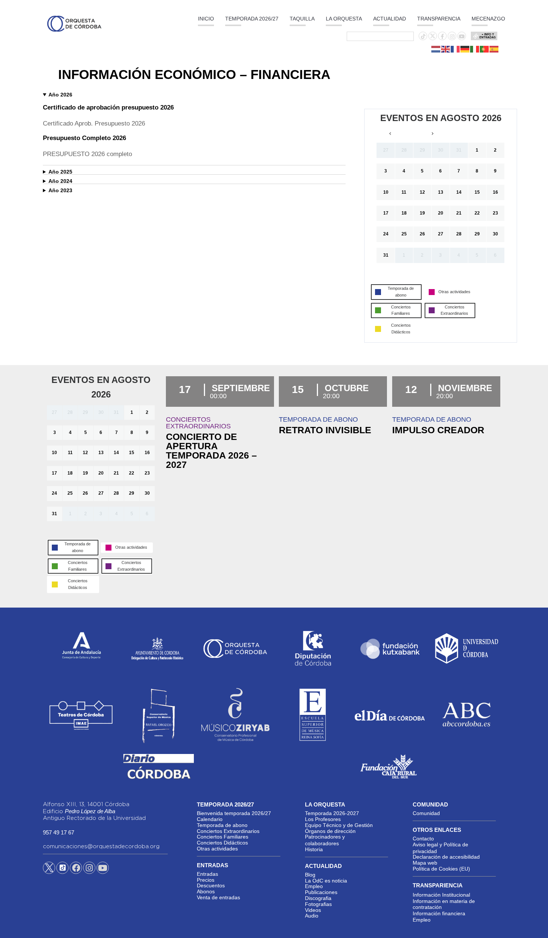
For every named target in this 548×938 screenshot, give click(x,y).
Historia (314, 849)
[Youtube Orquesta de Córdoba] (102, 869)
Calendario (210, 819)
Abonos (206, 891)
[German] (465, 49)
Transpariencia (438, 885)
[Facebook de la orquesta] (442, 36)
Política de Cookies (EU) (441, 869)
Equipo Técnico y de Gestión (339, 825)
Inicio (206, 19)
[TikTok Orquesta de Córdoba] (62, 870)
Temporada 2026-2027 (332, 813)
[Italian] (475, 49)
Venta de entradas (218, 897)
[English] (446, 49)
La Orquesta (344, 19)
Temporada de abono (222, 825)
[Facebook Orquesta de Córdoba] (76, 869)
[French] (455, 49)
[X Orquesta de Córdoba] (49, 870)
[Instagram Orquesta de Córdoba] (89, 869)
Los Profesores (323, 819)
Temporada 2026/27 (251, 19)
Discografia (318, 898)
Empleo (314, 886)
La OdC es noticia (326, 881)
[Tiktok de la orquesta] (423, 36)
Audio (311, 916)
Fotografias (318, 904)
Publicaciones (321, 892)
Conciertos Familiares (222, 837)
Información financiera (439, 913)
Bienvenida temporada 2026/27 (234, 813)
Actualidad (389, 19)
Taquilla (302, 19)
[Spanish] (494, 49)
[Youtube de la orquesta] (462, 36)
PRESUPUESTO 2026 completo (87, 154)
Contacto (423, 839)
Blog (310, 875)
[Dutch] (436, 49)
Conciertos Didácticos (222, 843)
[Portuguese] (484, 49)
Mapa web (425, 863)
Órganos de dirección (330, 831)
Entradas (207, 874)
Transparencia (438, 19)
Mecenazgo (488, 19)
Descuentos (211, 885)
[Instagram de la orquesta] (452, 36)
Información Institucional (441, 895)
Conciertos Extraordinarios (228, 831)
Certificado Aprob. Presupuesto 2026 (94, 123)
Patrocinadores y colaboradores (325, 840)
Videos (313, 910)
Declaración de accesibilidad (446, 857)
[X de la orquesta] (433, 38)
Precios (205, 880)
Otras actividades (217, 849)
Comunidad (426, 813)
